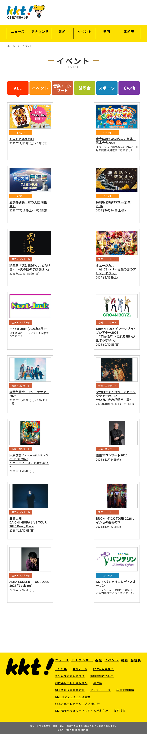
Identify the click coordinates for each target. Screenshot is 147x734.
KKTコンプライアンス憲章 (73, 697)
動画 (106, 32)
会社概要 (61, 669)
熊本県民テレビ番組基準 (71, 683)
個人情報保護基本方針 (70, 690)
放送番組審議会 (103, 669)
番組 (62, 32)
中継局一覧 (80, 669)
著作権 (97, 683)
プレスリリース (100, 690)
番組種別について (102, 676)
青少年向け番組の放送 (70, 676)
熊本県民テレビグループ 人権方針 (77, 704)
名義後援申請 (125, 690)
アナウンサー (40, 33)
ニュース (18, 32)
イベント (85, 32)
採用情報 (120, 711)
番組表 (129, 32)
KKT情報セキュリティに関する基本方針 (81, 711)
